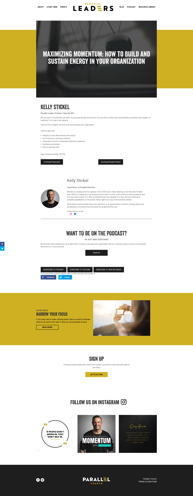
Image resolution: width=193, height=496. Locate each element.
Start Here (52, 7)
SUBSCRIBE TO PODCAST (53, 270)
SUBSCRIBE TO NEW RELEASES (108, 270)
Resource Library (147, 7)
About (41, 7)
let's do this (96, 374)
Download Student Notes (110, 162)
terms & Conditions (147, 482)
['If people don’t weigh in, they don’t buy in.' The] (55, 434)
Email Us (96, 253)
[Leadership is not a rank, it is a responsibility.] (138, 434)
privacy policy (150, 479)
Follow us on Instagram (94, 403)
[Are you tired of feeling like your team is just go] (96, 434)
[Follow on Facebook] (38, 480)
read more (47, 327)
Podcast (131, 7)
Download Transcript (52, 162)
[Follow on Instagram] (42, 480)
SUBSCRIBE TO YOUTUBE (80, 270)
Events (63, 7)
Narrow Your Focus (51, 314)
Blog (122, 7)
